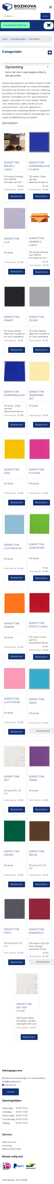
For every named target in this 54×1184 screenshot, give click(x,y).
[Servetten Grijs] (14, 909)
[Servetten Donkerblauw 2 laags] (39, 142)
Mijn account (9, 1142)
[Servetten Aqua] (39, 679)
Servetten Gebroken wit (36, 395)
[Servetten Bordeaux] (39, 909)
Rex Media (21, 1180)
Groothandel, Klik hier (15, 25)
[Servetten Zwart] (14, 296)
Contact (10, 1092)
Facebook (10, 1085)
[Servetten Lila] (14, 218)
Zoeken (45, 16)
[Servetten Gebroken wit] (39, 371)
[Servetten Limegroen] (39, 524)
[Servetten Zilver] (39, 296)
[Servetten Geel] (14, 449)
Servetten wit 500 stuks (24, 1007)
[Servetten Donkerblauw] (14, 371)
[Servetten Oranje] (14, 603)
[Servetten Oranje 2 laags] (39, 218)
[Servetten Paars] (39, 756)
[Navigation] (50, 7)
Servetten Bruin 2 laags (11, 166)
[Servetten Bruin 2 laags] (14, 142)
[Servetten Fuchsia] (39, 449)
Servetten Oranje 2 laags (36, 241)
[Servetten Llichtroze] (14, 678)
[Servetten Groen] (14, 831)
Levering (7, 1145)
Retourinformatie (11, 1149)
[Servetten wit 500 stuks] (27, 983)
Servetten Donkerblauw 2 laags (39, 166)
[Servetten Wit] (14, 756)
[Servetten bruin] (39, 831)
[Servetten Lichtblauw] (14, 524)
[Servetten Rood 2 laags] (39, 602)
